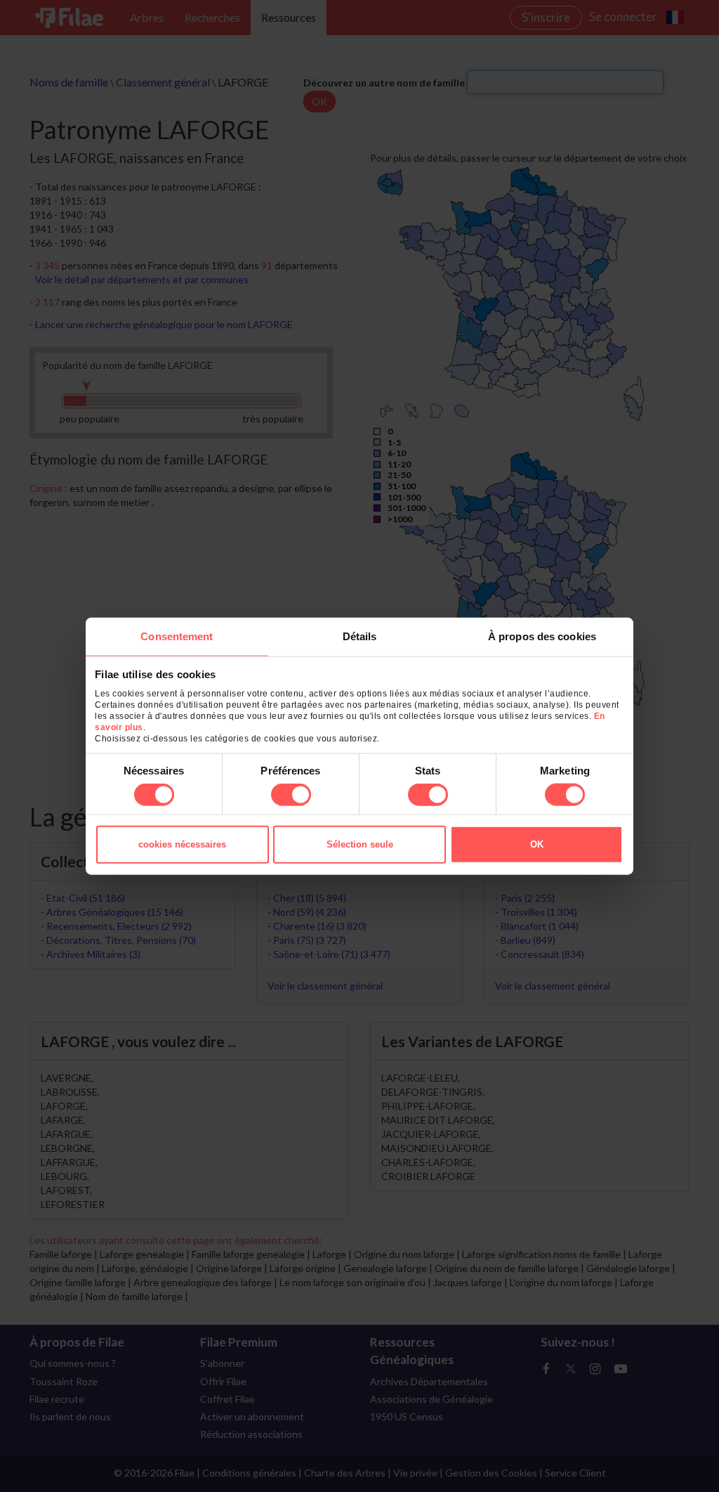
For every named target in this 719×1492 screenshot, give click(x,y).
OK (536, 844)
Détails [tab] (360, 636)
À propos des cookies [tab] (542, 636)
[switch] (291, 795)
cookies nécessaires (182, 844)
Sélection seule (359, 844)
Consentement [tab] (176, 636)
